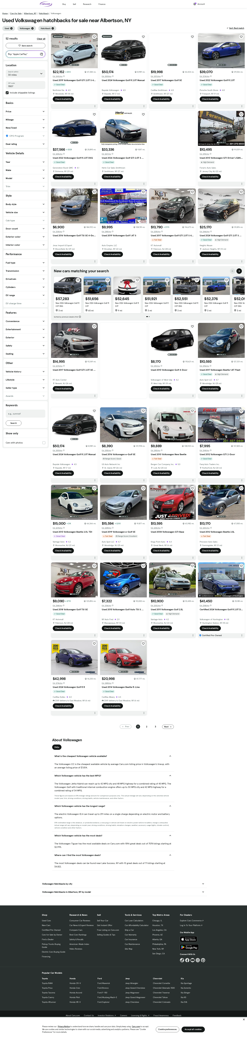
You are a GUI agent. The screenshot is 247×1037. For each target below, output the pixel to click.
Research (87, 4)
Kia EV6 (184, 1002)
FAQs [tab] (56, 747)
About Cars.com (73, 1015)
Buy (64, 4)
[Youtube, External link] (193, 960)
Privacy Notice (64, 1026)
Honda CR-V (75, 983)
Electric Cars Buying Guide (53, 952)
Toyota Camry (48, 997)
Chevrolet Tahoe (160, 997)
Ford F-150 (102, 992)
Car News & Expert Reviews (81, 925)
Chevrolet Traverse (161, 992)
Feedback (177, 1015)
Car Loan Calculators (134, 920)
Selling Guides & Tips (106, 934)
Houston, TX (157, 925)
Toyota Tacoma (48, 992)
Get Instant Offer (104, 925)
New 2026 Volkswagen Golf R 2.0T (97, 304)
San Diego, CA (158, 953)
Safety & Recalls (76, 939)
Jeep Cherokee (132, 1002)
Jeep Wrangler (131, 983)
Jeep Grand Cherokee (135, 988)
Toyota (45, 978)
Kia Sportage (186, 983)
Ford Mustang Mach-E (107, 997)
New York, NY (158, 949)
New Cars (46, 925)
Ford (99, 978)
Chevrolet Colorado (161, 1002)
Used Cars (46, 920)
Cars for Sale (16, 13)
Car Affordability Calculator (137, 925)
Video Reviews (75, 949)
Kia (182, 978)
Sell (74, 4)
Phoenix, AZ (157, 934)
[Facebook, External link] (187, 960)
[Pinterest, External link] (203, 960)
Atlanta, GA (157, 939)
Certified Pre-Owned (51, 930)
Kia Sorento (186, 988)
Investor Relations (106, 1015)
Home (5, 13)
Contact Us (89, 1015)
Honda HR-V (75, 1002)
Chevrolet (157, 978)
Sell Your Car (102, 920)
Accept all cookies (193, 1029)
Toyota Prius (47, 988)
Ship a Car (129, 930)
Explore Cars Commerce (191, 920)
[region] (123, 1027)
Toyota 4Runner (49, 1002)
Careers (123, 1015)
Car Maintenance (132, 944)
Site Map (128, 949)
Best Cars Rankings (77, 934)
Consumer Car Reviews (79, 920)
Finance (101, 4)
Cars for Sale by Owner (52, 934)
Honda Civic (75, 988)
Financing (46, 956)
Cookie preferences (167, 1029)
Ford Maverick (103, 983)
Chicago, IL (157, 920)
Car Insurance (131, 939)
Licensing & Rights (139, 1015)
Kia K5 (183, 997)
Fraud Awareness (161, 1015)
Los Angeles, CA (159, 930)
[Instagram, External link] (198, 960)
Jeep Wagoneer (132, 992)
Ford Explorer (103, 1002)
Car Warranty (130, 934)
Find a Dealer (48, 939)
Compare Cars (75, 930)
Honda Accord (76, 992)
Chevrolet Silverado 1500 (164, 988)
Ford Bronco (103, 988)
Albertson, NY (30, 13)
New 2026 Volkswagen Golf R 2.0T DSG (67, 304)
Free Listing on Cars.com (108, 930)
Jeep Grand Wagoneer (135, 997)
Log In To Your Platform (190, 925)
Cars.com (136, 1026)
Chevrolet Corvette (161, 983)
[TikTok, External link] (182, 960)
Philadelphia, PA (159, 944)
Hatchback (44, 13)
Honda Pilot (75, 997)
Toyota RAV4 (47, 983)
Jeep (127, 978)
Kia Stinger (185, 992)
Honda (72, 978)
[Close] (244, 1019)
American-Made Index (79, 944)
